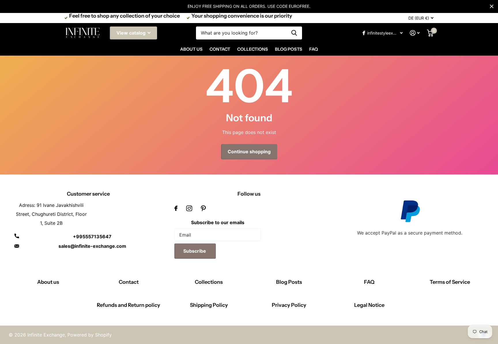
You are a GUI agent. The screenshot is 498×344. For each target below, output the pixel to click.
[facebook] (176, 208)
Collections (252, 49)
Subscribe (195, 251)
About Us (191, 49)
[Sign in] (415, 33)
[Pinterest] (203, 208)
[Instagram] (189, 208)
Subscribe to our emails (217, 222)
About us (48, 282)
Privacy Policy (289, 305)
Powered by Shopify (89, 335)
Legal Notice (369, 305)
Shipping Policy (209, 305)
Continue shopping (249, 151)
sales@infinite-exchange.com (92, 246)
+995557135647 (92, 236)
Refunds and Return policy (128, 305)
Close (491, 6)
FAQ (313, 49)
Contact (220, 49)
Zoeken (294, 33)
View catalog (131, 33)
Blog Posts (288, 49)
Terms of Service (450, 282)
